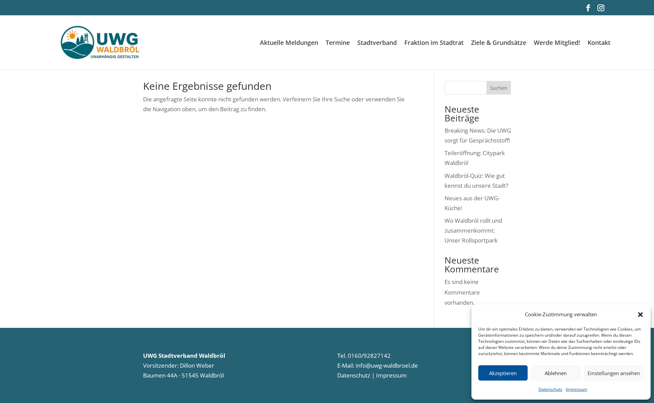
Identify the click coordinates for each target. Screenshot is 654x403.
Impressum (576, 389)
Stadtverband (377, 43)
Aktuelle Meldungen (289, 43)
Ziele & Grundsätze (498, 43)
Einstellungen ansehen (614, 373)
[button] (640, 314)
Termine (338, 43)
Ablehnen (556, 373)
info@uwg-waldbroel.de (387, 365)
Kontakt (599, 43)
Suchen (498, 88)
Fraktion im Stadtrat (434, 43)
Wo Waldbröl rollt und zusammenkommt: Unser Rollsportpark (473, 230)
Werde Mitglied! (557, 43)
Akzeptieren (503, 373)
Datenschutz (550, 389)
